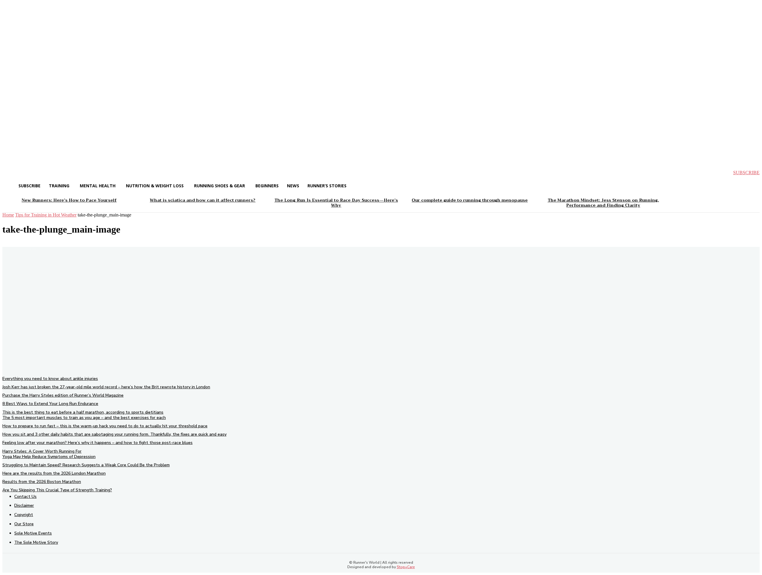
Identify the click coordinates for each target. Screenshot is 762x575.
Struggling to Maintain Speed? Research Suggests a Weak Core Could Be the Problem (86, 465)
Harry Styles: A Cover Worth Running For (42, 451)
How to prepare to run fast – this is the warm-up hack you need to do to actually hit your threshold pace (104, 426)
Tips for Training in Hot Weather (45, 214)
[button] (12, 173)
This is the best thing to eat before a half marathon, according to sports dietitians (82, 412)
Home (8, 214)
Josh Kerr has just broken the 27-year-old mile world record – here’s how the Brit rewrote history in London (106, 387)
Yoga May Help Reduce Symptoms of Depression (49, 456)
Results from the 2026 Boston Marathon (41, 481)
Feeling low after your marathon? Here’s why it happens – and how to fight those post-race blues (97, 442)
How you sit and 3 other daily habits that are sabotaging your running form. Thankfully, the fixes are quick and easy (114, 434)
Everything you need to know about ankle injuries (50, 378)
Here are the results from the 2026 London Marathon (54, 473)
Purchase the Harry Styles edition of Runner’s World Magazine (63, 395)
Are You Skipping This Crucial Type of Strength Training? (57, 490)
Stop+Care (406, 567)
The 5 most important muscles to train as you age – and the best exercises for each (84, 417)
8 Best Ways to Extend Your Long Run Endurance (50, 403)
